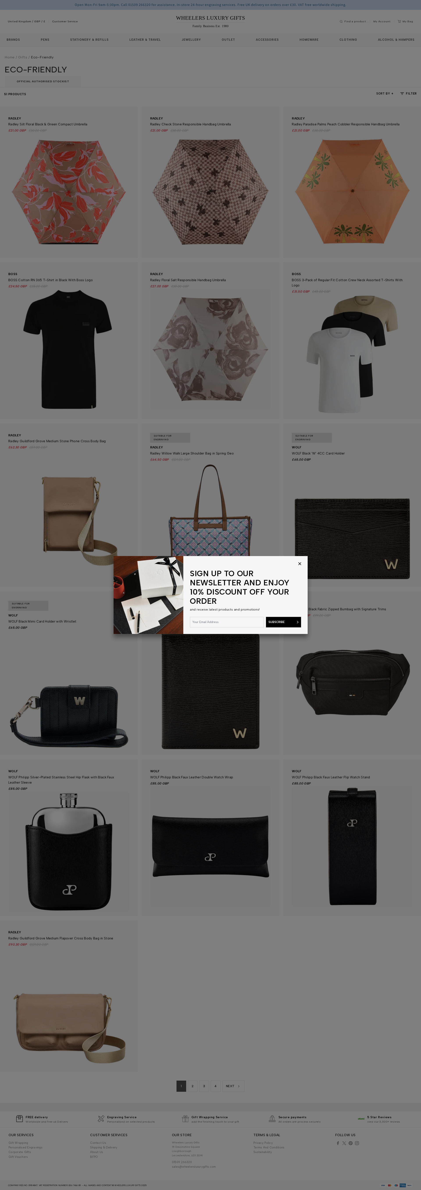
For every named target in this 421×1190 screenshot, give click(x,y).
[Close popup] (299, 564)
